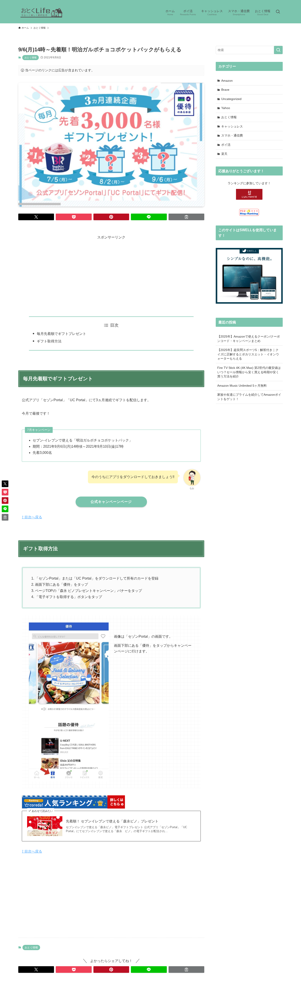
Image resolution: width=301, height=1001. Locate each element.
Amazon (227, 80)
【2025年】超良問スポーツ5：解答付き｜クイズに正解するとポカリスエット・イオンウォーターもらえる (248, 354)
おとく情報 (30, 57)
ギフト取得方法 (49, 341)
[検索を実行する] (278, 50)
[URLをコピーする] (186, 217)
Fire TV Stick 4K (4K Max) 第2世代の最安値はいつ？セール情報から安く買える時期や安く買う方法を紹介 (249, 372)
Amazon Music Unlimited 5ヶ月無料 (242, 385)
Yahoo (225, 108)
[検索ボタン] (278, 12)
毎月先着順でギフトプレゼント (61, 334)
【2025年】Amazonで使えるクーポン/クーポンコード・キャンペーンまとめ (248, 339)
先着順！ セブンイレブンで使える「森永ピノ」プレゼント (112, 821)
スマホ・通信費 (232, 135)
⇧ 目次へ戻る (32, 517)
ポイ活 (225, 144)
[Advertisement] (111, 271)
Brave (225, 89)
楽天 (224, 153)
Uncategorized (231, 99)
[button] (36, 217)
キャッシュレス (232, 126)
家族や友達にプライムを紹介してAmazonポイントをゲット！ (249, 397)
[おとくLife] (41, 12)
